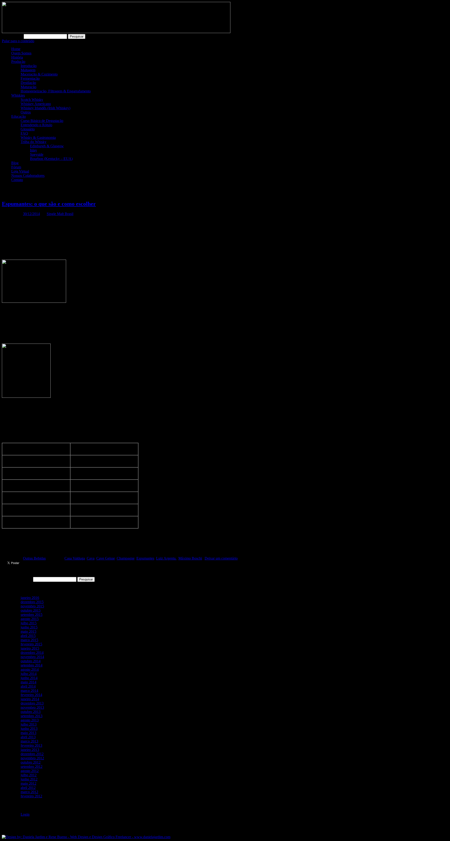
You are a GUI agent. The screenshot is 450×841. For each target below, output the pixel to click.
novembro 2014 (32, 657)
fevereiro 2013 (31, 745)
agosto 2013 (30, 720)
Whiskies (18, 95)
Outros (26, 112)
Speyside (36, 154)
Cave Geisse (105, 558)
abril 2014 (28, 686)
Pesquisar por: (12, 36)
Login (25, 814)
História (17, 57)
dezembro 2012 (32, 754)
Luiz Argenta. (166, 558)
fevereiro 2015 (31, 644)
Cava (90, 558)
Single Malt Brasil (60, 214)
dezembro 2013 (32, 703)
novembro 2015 (32, 606)
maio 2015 (28, 631)
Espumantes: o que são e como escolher (49, 204)
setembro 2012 (31, 767)
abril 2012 (28, 788)
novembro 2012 (32, 758)
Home (15, 49)
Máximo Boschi (190, 558)
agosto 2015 (30, 619)
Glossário (28, 129)
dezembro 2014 (32, 653)
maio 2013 (28, 733)
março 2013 (29, 741)
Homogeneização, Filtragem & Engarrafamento (56, 91)
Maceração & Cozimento (39, 74)
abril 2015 (28, 636)
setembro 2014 (31, 665)
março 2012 (29, 792)
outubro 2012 (31, 762)
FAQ (24, 133)
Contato (17, 180)
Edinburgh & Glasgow (47, 146)
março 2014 (29, 691)
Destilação (28, 83)
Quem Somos (21, 53)
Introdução (29, 66)
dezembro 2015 (32, 602)
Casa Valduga (74, 558)
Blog (15, 163)
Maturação (28, 87)
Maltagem (28, 70)
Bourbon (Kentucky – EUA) (51, 159)
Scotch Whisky (32, 100)
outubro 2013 (31, 712)
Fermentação (30, 78)
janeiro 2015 (30, 648)
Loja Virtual (20, 171)
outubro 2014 (31, 661)
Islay (33, 150)
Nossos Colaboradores (28, 176)
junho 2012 (29, 779)
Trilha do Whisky (33, 142)
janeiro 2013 (30, 750)
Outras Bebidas (34, 558)
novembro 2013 (32, 707)
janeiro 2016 (30, 598)
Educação (18, 116)
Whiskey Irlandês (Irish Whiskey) (45, 108)
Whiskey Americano (36, 104)
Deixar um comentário (221, 558)
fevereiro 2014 (31, 695)
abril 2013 (28, 737)
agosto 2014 (30, 669)
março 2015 (29, 640)
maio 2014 (28, 682)
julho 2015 (29, 623)
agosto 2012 (30, 771)
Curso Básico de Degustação (42, 121)
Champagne (126, 558)
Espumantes (145, 558)
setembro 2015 (31, 615)
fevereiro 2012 (31, 796)
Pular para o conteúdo (18, 41)
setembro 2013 (31, 716)
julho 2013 (29, 724)
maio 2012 (28, 783)
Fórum (16, 167)
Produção (18, 62)
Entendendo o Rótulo (36, 125)
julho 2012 (29, 775)
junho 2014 (29, 678)
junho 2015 (29, 627)
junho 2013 (29, 729)
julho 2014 (29, 674)
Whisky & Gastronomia (38, 138)
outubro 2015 (31, 610)
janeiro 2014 (30, 699)
